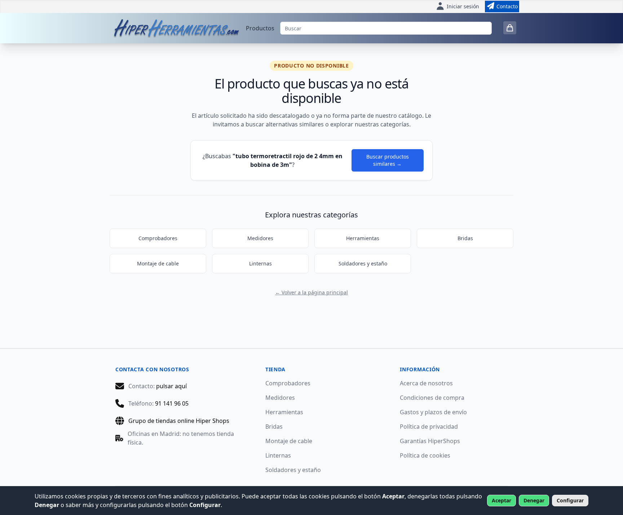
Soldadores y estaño (363, 263)
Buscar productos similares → (387, 160)
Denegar (533, 500)
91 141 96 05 (172, 403)
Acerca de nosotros (426, 383)
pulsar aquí (171, 386)
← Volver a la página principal (311, 292)
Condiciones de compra (432, 398)
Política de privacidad (429, 426)
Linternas (260, 263)
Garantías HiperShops (430, 441)
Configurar (570, 500)
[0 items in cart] (509, 27)
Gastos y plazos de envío (433, 412)
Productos (260, 28)
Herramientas (362, 238)
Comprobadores (157, 238)
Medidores (260, 238)
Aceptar (501, 500)
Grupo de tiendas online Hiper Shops (178, 421)
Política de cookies (425, 455)
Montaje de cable (158, 263)
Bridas (465, 238)
